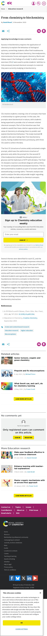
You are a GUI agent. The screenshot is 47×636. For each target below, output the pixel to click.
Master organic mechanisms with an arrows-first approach (29, 481)
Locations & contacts (10, 551)
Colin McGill (31, 472)
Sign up (22, 240)
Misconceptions (10, 334)
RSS (17, 513)
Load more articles (24, 399)
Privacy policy (8, 567)
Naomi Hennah (32, 458)
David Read (7, 22)
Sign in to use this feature (35, 26)
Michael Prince (30, 374)
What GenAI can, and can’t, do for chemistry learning (28, 384)
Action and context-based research (17, 327)
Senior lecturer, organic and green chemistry (27, 359)
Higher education (27, 330)
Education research (15, 9)
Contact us (5, 507)
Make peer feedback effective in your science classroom (29, 453)
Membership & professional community (16, 537)
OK (22, 623)
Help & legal (7, 564)
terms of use (39, 245)
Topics (18, 507)
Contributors (6, 510)
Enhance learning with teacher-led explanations (28, 467)
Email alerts (6, 513)
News (3, 9)
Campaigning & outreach (12, 540)
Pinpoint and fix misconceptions (29, 371)
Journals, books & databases (13, 543)
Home (6, 532)
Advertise (6, 562)
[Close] (40, 592)
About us (20, 510)
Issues (28, 507)
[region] (21, 612)
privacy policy (23, 249)
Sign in (17, 438)
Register (28, 438)
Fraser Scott (30, 389)
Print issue (33, 510)
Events (6, 548)
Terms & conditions (10, 570)
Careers (6, 553)
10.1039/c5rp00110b (26, 314)
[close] (45, 26)
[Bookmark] (44, 31)
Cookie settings (22, 629)
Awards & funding (9, 559)
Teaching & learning (10, 556)
